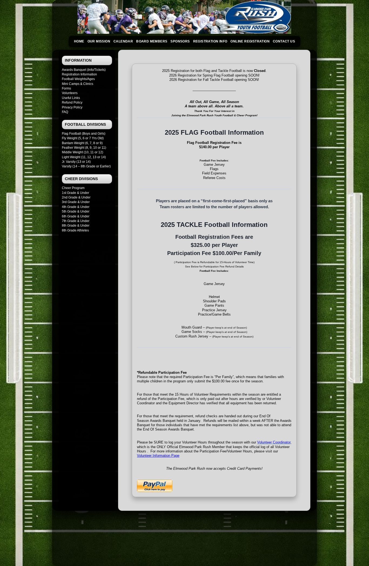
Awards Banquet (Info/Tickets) (84, 70)
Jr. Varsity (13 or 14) (76, 162)
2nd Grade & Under (76, 197)
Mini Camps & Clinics (77, 84)
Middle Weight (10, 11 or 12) (82, 152)
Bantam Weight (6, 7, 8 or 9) (82, 143)
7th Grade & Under (75, 221)
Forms (66, 88)
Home (79, 41)
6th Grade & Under (75, 216)
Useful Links (71, 98)
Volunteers (70, 93)
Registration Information (79, 74)
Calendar (123, 41)
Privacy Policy (72, 107)
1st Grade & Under (75, 193)
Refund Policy (72, 102)
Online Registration (250, 41)
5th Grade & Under (75, 211)
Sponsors (180, 41)
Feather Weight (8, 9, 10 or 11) (84, 148)
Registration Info (210, 41)
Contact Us (284, 41)
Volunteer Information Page (158, 456)
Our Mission (99, 41)
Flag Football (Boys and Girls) (83, 133)
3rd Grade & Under (76, 202)
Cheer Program (73, 188)
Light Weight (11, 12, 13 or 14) (84, 157)
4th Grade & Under (75, 207)
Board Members (151, 41)
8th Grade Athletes (75, 230)
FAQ (65, 112)
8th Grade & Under (75, 225)
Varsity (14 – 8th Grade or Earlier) (86, 166)
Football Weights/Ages (78, 79)
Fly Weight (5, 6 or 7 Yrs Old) (83, 138)
